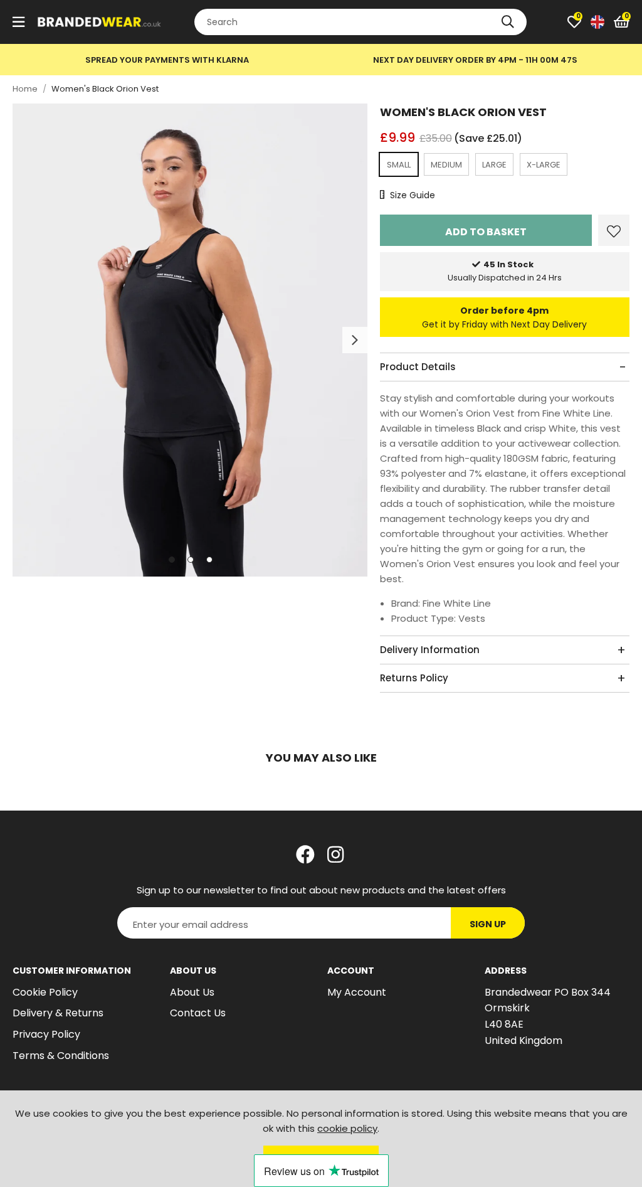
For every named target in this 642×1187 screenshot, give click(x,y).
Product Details (418, 366)
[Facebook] (305, 854)
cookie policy (347, 1128)
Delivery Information (430, 649)
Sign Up (488, 924)
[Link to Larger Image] (190, 340)
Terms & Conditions (61, 1055)
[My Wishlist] (574, 22)
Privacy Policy (46, 1034)
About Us (192, 992)
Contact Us (198, 1013)
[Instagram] (336, 854)
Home (25, 89)
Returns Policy (414, 677)
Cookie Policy (45, 992)
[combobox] (360, 22)
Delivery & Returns (58, 1013)
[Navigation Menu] (18, 22)
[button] (621, 22)
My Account (356, 992)
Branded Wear (99, 22)
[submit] (508, 22)
